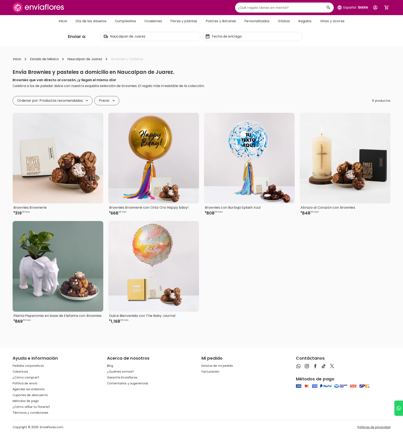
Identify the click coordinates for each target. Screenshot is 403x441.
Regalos (304, 21)
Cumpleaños (125, 21)
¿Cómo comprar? (26, 377)
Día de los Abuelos (91, 21)
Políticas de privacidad (373, 427)
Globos (284, 21)
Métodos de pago (26, 401)
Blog (110, 366)
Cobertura (20, 371)
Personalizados (257, 21)
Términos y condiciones (30, 413)
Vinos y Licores (332, 21)
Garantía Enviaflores (122, 377)
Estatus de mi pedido (217, 366)
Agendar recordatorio (29, 389)
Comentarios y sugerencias (127, 383)
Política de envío (25, 383)
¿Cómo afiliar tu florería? (31, 407)
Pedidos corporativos (28, 366)
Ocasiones (153, 21)
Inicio (63, 21)
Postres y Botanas (221, 21)
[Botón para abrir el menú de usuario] (375, 7)
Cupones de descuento (30, 395)
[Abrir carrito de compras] (386, 7)
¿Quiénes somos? (120, 371)
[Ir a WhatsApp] (398, 408)
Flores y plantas (183, 21)
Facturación (211, 371)
